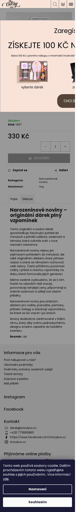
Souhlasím (37, 502)
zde (6, 479)
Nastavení (38, 489)
